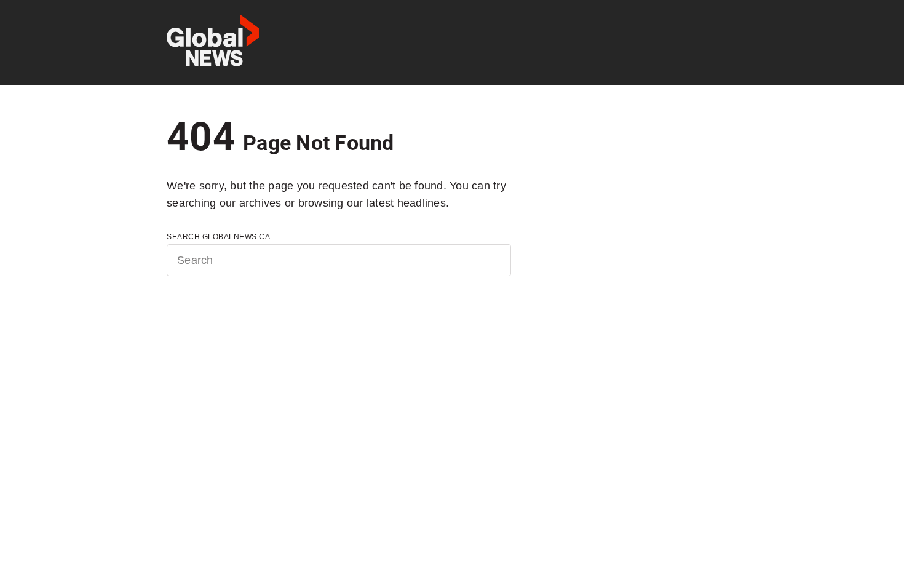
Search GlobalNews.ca (218, 236)
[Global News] (213, 43)
